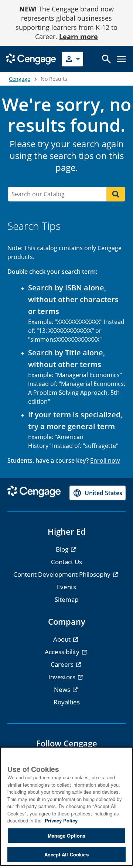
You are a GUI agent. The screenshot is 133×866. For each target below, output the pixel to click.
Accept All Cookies (66, 854)
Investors (62, 677)
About (62, 639)
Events (66, 587)
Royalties (67, 702)
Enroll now (105, 460)
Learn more (78, 36)
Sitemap (66, 599)
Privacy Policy (61, 820)
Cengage (19, 78)
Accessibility (63, 652)
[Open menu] (121, 59)
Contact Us (66, 562)
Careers (63, 664)
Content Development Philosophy (62, 574)
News (63, 689)
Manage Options (67, 835)
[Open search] (106, 59)
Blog (63, 549)
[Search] (115, 194)
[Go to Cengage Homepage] (31, 58)
